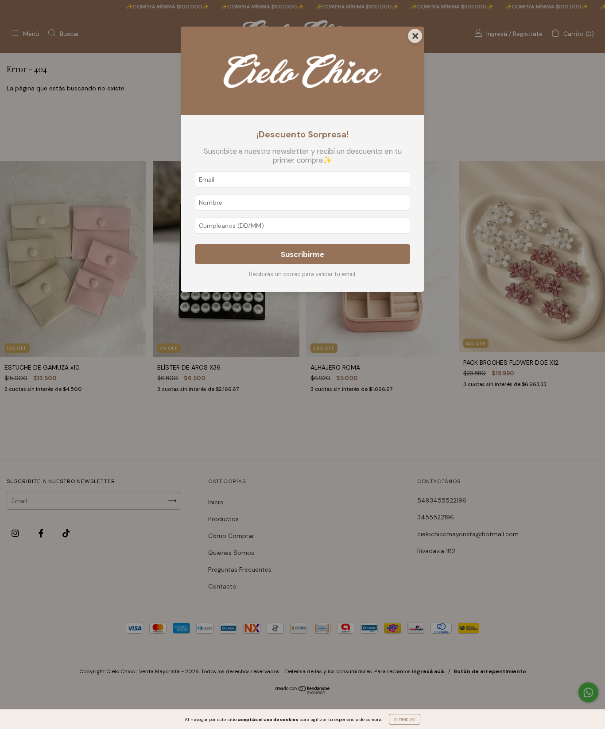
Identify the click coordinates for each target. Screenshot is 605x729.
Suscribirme (302, 254)
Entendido (404, 719)
